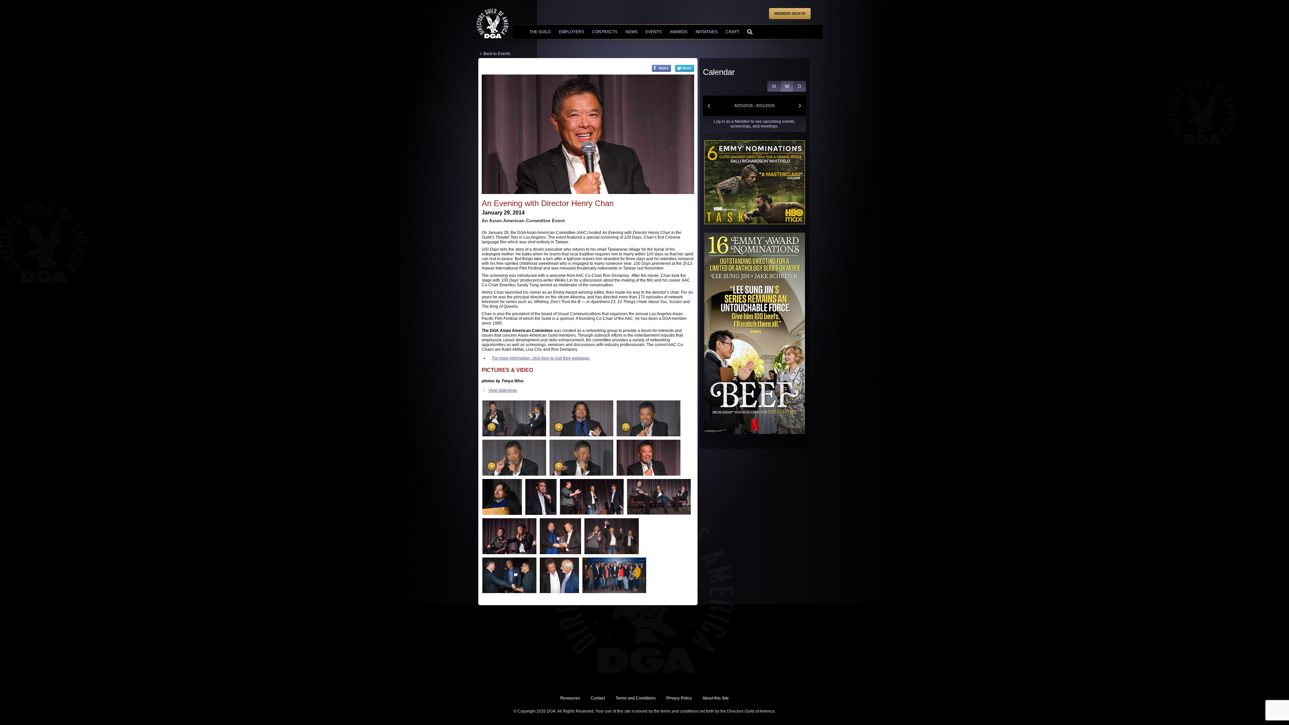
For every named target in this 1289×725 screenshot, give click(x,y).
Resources (570, 698)
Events (654, 32)
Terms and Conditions (636, 698)
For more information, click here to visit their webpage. (541, 358)
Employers (571, 32)
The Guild (540, 32)
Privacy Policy (679, 698)
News (631, 32)
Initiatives (707, 32)
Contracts (604, 32)
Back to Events (496, 53)
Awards (678, 32)
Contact (598, 698)
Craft (732, 32)
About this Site (716, 698)
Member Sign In (789, 13)
